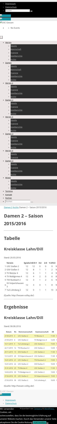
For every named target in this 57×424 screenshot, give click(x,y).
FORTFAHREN (39, 422)
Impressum (10, 3)
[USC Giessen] (5, 15)
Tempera (38, 408)
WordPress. (49, 408)
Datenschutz (11, 7)
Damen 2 (8, 207)
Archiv (16, 207)
